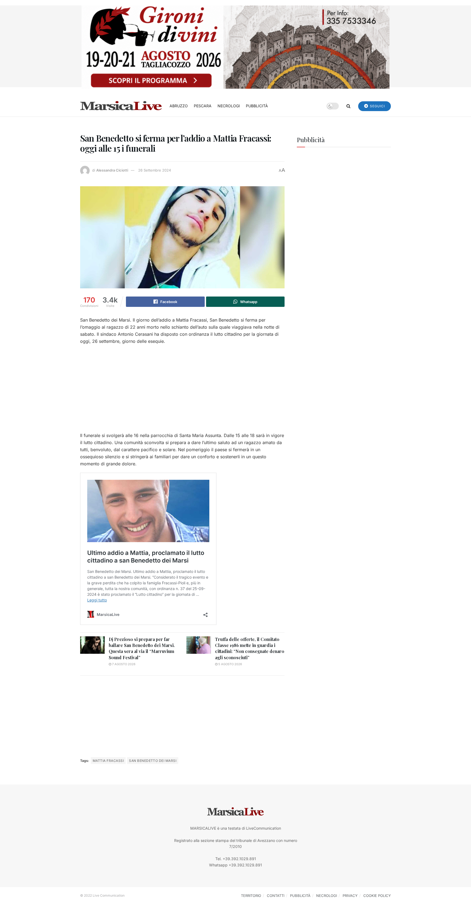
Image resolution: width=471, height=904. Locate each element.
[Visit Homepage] (121, 106)
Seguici (377, 106)
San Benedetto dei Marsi (152, 761)
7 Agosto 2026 (123, 664)
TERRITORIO (251, 895)
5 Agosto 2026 (230, 664)
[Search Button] (348, 106)
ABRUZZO (179, 105)
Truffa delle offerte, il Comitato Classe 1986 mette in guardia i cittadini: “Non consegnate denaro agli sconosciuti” (249, 648)
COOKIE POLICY (377, 895)
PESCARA (203, 105)
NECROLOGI (229, 105)
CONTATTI (275, 895)
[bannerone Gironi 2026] (235, 46)
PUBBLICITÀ (257, 105)
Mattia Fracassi (108, 761)
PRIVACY (350, 895)
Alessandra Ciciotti (112, 170)
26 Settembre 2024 (154, 170)
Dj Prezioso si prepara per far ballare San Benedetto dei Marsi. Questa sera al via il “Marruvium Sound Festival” (142, 648)
